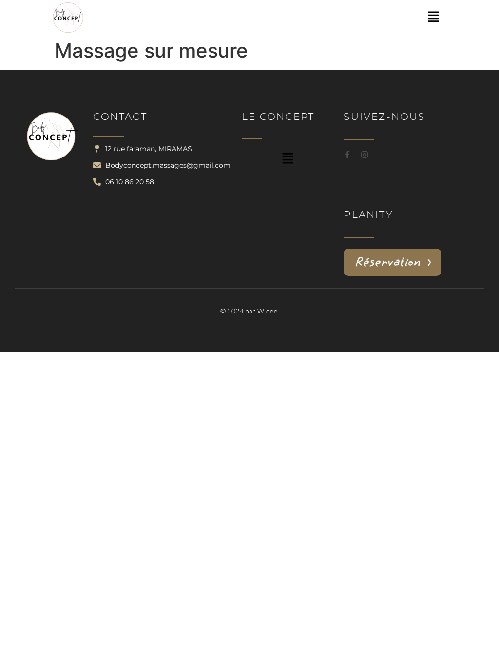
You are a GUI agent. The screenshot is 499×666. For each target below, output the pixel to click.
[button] (433, 17)
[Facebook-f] (347, 154)
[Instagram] (364, 154)
